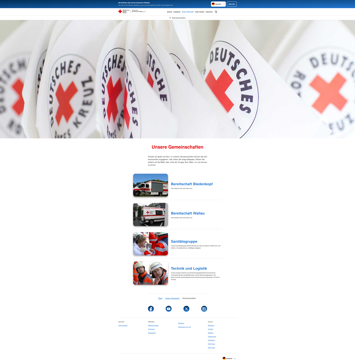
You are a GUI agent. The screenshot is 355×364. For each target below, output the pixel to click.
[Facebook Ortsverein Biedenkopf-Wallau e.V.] (151, 309)
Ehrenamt (151, 329)
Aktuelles (181, 323)
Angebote (176, 12)
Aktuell (169, 12)
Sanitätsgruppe (184, 241)
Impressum (211, 340)
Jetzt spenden (122, 325)
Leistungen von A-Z (184, 327)
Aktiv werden (199, 12)
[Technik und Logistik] (150, 273)
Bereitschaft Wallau (188, 213)
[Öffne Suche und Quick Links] (216, 11)
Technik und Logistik (189, 268)
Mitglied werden (153, 325)
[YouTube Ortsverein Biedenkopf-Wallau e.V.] (169, 309)
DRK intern (211, 348)
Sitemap (210, 333)
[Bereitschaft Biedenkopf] (150, 185)
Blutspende (152, 333)
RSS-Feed (211, 344)
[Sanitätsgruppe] (150, 243)
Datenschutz (212, 336)
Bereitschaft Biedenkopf (192, 183)
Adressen (209, 12)
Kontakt (210, 329)
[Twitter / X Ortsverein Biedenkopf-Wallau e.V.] (186, 309)
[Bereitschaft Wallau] (150, 214)
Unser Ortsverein (188, 12)
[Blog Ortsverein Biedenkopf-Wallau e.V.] (204, 309)
